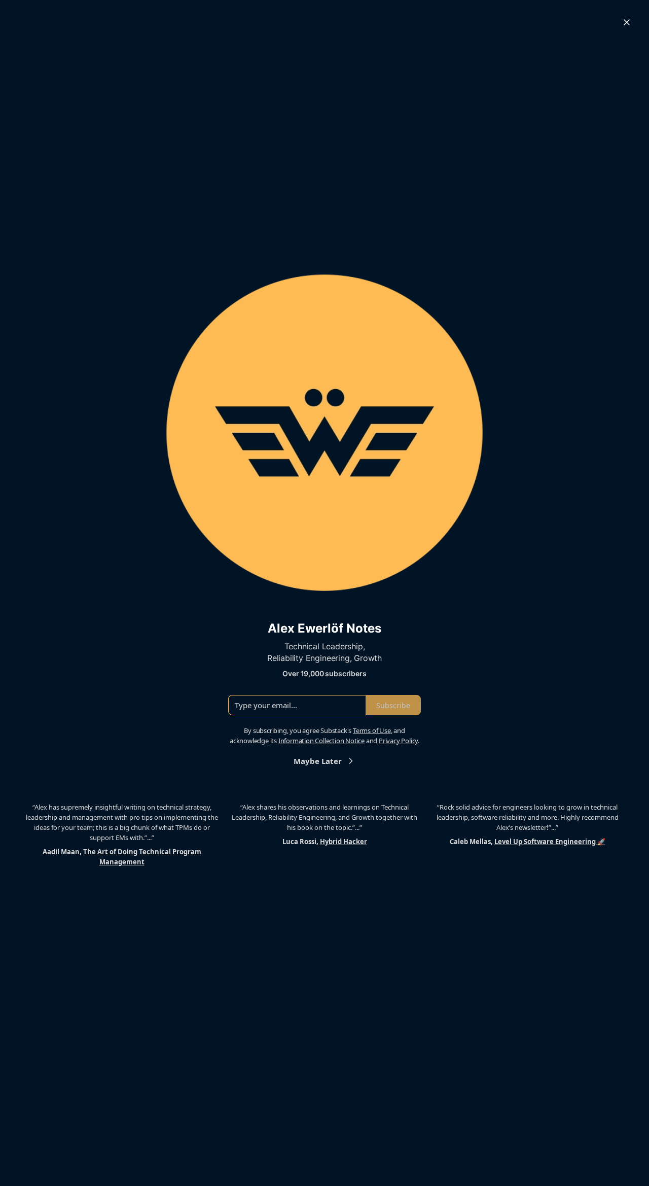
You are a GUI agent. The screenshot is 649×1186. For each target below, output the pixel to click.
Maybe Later (318, 761)
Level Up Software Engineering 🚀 (549, 841)
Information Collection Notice (321, 740)
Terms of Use (372, 730)
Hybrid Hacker (343, 841)
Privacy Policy (398, 740)
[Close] (627, 22)
